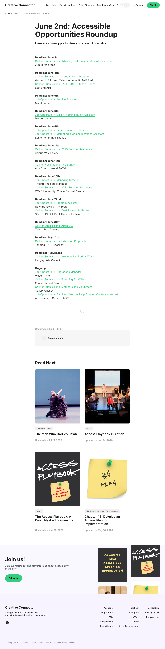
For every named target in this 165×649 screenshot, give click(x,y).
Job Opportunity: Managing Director (57, 180)
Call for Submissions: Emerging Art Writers (61, 279)
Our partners (106, 612)
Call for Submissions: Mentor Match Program (62, 76)
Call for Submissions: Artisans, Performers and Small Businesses (74, 61)
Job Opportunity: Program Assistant (57, 202)
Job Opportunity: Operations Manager (58, 271)
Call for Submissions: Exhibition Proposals (60, 241)
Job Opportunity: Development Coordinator (61, 130)
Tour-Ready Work (105, 5)
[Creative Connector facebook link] (7, 623)
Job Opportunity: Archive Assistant (56, 99)
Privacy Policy (152, 612)
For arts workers (67, 5)
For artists (51, 5)
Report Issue (106, 626)
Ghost (53, 642)
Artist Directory (86, 5)
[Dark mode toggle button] (125, 5)
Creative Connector (68, 642)
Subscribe (13, 578)
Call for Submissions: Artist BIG (54, 225)
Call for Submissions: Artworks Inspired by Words (65, 256)
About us (108, 608)
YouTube (135, 617)
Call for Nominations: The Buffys (55, 164)
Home (7, 14)
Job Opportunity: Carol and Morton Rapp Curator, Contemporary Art (76, 294)
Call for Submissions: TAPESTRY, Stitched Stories (65, 84)
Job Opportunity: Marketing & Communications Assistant (69, 133)
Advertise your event (129, 626)
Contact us (153, 608)
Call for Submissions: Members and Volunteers (63, 286)
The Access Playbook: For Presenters (102, 511)
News (88, 428)
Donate (135, 621)
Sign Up (153, 5)
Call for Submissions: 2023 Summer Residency (63, 149)
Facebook (134, 608)
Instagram (134, 612)
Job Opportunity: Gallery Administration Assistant (65, 114)
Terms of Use (152, 617)
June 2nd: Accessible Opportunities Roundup (31, 14)
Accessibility (106, 621)
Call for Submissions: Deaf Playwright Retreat (62, 210)
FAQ (111, 617)
